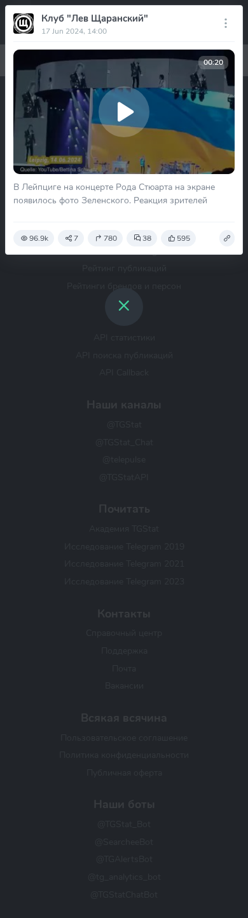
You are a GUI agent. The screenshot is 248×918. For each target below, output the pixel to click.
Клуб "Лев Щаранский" (94, 18)
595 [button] (183, 238)
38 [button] (146, 238)
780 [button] (110, 238)
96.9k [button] (38, 238)
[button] (227, 238)
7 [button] (76, 238)
